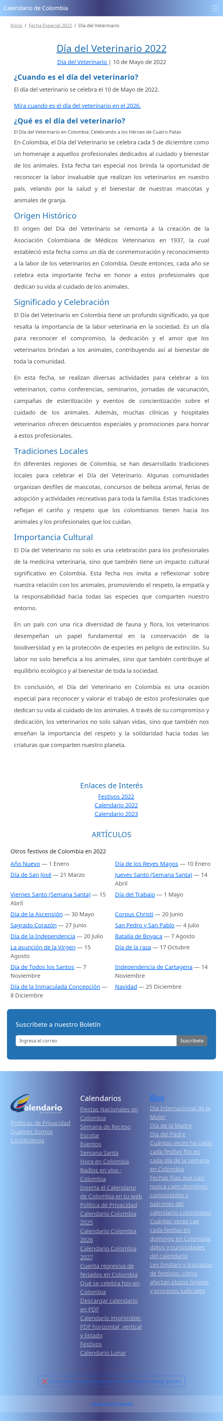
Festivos (91, 1344)
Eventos (90, 1144)
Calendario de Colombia (35, 8)
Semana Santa (99, 1153)
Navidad (126, 987)
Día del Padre (168, 1134)
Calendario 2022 (116, 805)
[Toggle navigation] (215, 8)
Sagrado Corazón (33, 925)
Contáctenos (27, 1140)
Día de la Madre (171, 1125)
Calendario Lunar (103, 1353)
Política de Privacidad (108, 1205)
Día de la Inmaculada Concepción (55, 987)
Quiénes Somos (31, 1131)
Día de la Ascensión (36, 914)
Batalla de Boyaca (138, 936)
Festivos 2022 (116, 796)
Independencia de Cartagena (154, 967)
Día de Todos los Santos (42, 967)
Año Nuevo (25, 864)
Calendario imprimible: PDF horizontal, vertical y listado (111, 1326)
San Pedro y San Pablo (145, 925)
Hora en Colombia (104, 1161)
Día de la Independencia (42, 936)
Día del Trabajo (135, 894)
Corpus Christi (134, 914)
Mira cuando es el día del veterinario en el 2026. (77, 106)
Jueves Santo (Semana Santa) (153, 875)
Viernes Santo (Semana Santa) (50, 894)
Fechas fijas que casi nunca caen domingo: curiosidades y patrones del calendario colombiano (180, 1195)
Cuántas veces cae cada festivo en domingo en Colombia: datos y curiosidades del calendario (180, 1238)
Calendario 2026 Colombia (111, 1403)
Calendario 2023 (116, 814)
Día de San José (30, 875)
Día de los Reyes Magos (146, 864)
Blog (157, 1097)
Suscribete (192, 1040)
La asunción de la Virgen (42, 947)
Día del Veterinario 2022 (112, 48)
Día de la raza (133, 947)
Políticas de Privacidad (40, 1123)
